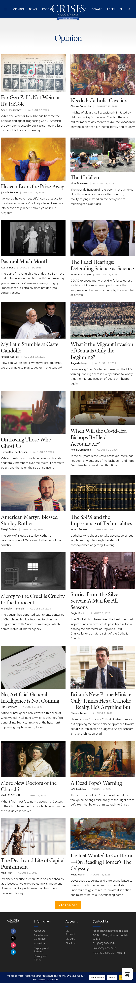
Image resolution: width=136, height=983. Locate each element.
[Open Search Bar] (129, 9)
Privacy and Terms (40, 957)
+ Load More (68, 905)
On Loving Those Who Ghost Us (26, 442)
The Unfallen (84, 177)
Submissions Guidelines (41, 937)
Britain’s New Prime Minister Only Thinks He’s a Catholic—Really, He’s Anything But (101, 700)
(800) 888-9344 (106, 943)
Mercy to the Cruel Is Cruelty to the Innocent (33, 599)
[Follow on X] (13, 938)
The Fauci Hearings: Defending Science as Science (102, 265)
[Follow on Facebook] (13, 931)
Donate (97, 9)
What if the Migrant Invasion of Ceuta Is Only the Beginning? (101, 350)
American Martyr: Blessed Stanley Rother (29, 520)
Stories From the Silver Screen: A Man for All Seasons (95, 600)
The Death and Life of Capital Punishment (33, 863)
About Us (39, 930)
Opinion (18, 9)
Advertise (39, 943)
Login (111, 9)
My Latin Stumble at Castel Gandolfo (30, 347)
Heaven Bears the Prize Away (32, 186)
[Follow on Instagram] (13, 945)
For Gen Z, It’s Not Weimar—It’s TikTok (33, 100)
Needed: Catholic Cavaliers (99, 100)
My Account (70, 932)
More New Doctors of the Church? (29, 786)
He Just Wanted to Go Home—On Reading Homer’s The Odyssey (101, 861)
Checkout (71, 943)
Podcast (48, 9)
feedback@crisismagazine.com (111, 930)
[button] (127, 974)
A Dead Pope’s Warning (96, 783)
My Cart (70, 938)
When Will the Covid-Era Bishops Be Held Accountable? (98, 437)
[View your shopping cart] (121, 9)
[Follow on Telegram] (13, 952)
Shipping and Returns (41, 949)
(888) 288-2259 (107, 948)
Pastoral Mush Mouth (25, 261)
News (33, 9)
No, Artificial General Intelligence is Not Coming (30, 697)
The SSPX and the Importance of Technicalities (101, 520)
